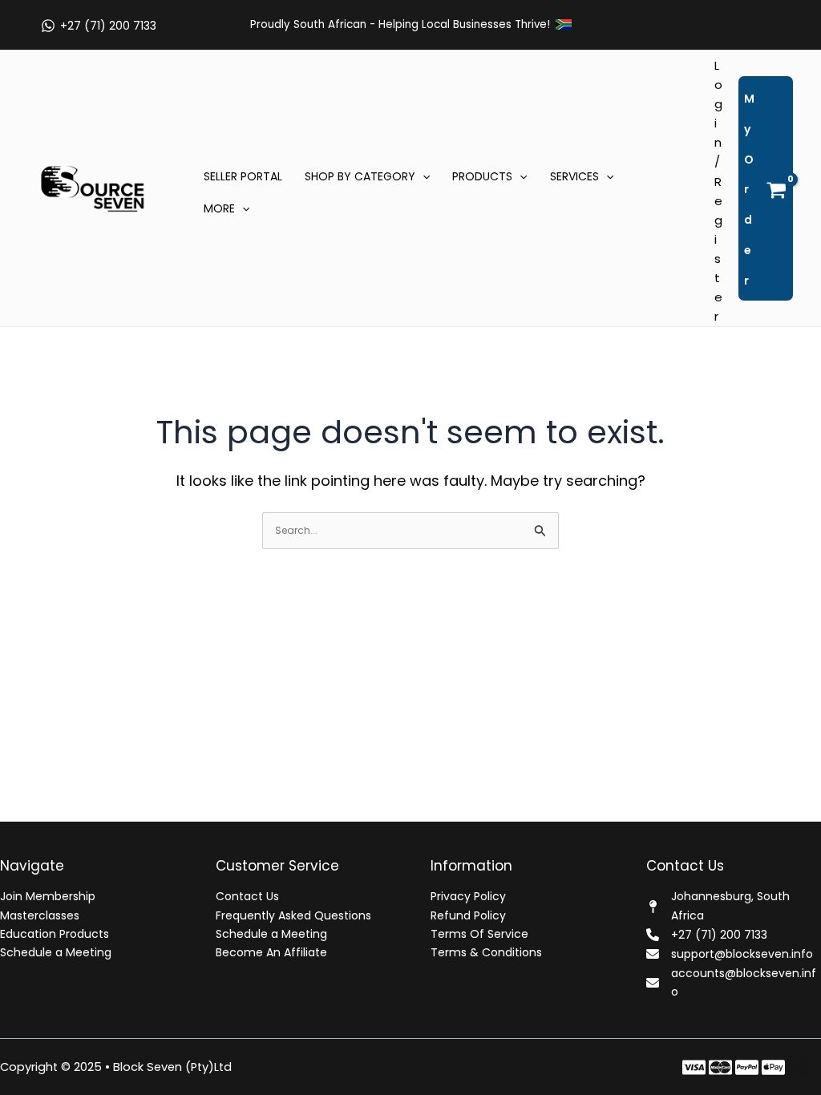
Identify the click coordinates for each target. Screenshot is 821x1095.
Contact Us (247, 896)
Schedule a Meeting (55, 952)
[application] (422, 176)
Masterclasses (39, 915)
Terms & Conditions (486, 952)
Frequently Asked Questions (293, 915)
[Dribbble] (799, 1067)
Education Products (54, 934)
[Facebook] (694, 1067)
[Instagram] (746, 1067)
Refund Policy (468, 915)
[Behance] (773, 1067)
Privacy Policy (468, 896)
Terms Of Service (479, 934)
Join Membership (47, 896)
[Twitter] (720, 1067)
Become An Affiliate (271, 952)
